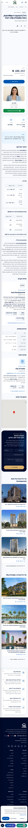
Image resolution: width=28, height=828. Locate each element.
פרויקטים (21, 7)
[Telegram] (8, 746)
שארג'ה (11, 761)
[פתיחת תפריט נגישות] (2, 825)
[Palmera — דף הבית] (15, 2)
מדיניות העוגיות (23, 815)
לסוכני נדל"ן (10, 780)
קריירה (11, 785)
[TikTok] (15, 746)
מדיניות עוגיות (10, 799)
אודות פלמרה (10, 772)
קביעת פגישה (24, 742)
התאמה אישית (13, 818)
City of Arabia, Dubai (20, 21)
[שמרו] (25, 26)
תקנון (12, 794)
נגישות (11, 802)
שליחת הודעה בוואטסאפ (13, 111)
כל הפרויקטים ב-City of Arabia (17, 659)
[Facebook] (22, 746)
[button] (14, 412)
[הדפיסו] (17, 26)
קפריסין (12, 736)
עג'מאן (12, 763)
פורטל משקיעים (9, 775)
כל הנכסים (24, 753)
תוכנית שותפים (10, 777)
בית (26, 7)
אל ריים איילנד (23, 802)
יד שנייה (25, 761)
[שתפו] (21, 26)
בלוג (26, 766)
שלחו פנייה (15, 467)
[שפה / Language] (22, 2)
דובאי (17, 7)
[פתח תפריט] (25, 2)
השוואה (25, 771)
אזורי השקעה (24, 758)
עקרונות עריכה (10, 804)
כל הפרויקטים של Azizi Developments (15, 566)
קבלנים (25, 756)
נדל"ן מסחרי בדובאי (22, 799)
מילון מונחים (24, 763)
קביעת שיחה (15, 81)
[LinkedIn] (12, 746)
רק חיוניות (22, 818)
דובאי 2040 (24, 776)
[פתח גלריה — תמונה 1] (14, 37)
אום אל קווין (10, 766)
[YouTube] (18, 746)
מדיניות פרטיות (10, 797)
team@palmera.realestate (21, 740)
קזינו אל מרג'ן (24, 797)
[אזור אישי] (2, 2)
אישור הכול (5, 818)
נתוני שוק (24, 773)
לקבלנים (11, 783)
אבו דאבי (11, 756)
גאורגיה (5, 736)
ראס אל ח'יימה (10, 758)
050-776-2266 (23, 738)
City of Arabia (11, 7)
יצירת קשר (11, 788)
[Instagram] (25, 746)
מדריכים (25, 768)
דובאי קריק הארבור (22, 794)
